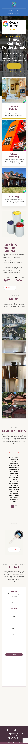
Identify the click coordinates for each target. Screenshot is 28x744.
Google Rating (13, 24)
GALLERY (18, 10)
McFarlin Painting (15, 742)
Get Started (14, 549)
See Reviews (10, 287)
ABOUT (10, 10)
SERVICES (10, 13)
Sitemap (21, 742)
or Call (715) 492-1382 (14, 71)
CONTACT (18, 13)
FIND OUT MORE (14, 66)
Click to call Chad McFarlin (14, 611)
